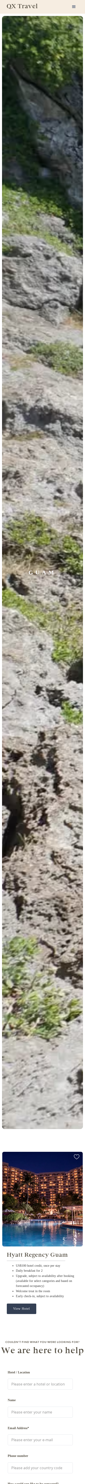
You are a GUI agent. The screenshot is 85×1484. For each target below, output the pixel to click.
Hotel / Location (19, 1372)
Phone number (18, 1456)
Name (12, 1400)
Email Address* (18, 1428)
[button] (74, 7)
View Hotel (21, 1308)
